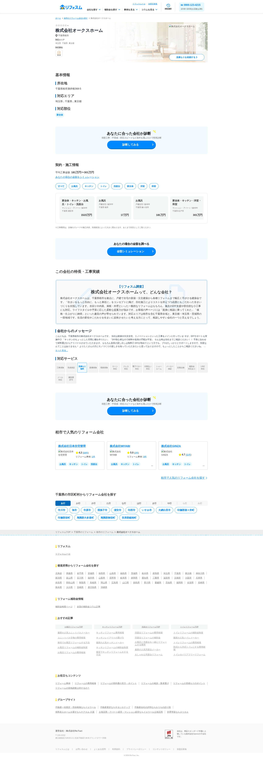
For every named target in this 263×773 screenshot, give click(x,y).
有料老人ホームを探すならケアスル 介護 (74, 712)
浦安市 (117, 510)
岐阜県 (123, 578)
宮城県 (91, 573)
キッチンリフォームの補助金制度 (112, 647)
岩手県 (80, 573)
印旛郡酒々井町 (185, 510)
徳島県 (136, 582)
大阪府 (188, 578)
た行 (109, 503)
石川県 (80, 578)
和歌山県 (70, 582)
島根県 (93, 582)
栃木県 (145, 573)
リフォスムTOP (62, 532)
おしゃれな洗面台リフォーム (149, 654)
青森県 (69, 573)
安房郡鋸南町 (129, 517)
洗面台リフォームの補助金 (147, 637)
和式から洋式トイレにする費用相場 (189, 648)
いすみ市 (147, 510)
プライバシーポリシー (136, 749)
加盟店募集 (152, 4)
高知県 (169, 582)
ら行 (185, 503)
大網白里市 (164, 510)
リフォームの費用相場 (85, 683)
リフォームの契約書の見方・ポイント (118, 683)
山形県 (112, 573)
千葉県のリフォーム (83, 532)
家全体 (130, 186)
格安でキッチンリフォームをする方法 (112, 653)
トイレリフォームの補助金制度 (188, 632)
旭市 (74, 510)
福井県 (91, 578)
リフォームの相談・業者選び (155, 683)
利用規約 (116, 749)
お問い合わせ (82, 749)
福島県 (123, 573)
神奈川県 (200, 573)
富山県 (69, 578)
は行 (139, 503)
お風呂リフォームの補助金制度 (73, 647)
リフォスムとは (139, 4)
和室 (154, 186)
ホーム (58, 18)
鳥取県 (82, 582)
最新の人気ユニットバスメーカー (74, 632)
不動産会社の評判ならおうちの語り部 (153, 707)
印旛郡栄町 (64, 517)
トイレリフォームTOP (189, 627)
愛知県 (145, 578)
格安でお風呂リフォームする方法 (74, 642)
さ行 (93, 503)
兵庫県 (199, 578)
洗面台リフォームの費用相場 (149, 632)
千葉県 (177, 573)
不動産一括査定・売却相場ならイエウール (75, 707)
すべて (61, 186)
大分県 (69, 587)
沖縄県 (104, 587)
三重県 (156, 578)
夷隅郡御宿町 (108, 517)
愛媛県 (158, 582)
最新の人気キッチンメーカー (110, 642)
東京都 (188, 573)
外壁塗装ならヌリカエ (177, 712)
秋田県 (102, 573)
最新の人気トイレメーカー (186, 637)
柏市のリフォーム (104, 532)
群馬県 (156, 573)
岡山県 (104, 582)
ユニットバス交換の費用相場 (71, 637)
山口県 (125, 582)
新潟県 (58, 578)
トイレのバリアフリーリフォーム (189, 654)
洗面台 (117, 186)
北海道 (58, 573)
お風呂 (74, 186)
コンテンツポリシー (161, 749)
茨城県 (134, 573)
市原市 (87, 510)
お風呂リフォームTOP (74, 627)
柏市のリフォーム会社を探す (76, 18)
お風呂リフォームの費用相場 (71, 652)
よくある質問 (100, 749)
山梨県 (102, 578)
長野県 (112, 578)
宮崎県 (80, 587)
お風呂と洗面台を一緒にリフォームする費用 (151, 643)
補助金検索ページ (63, 606)
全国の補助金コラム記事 (88, 606)
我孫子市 (102, 510)
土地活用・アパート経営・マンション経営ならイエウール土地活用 (131, 712)
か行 (78, 503)
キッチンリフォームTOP (112, 627)
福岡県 (179, 582)
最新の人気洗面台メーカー (147, 649)
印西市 (131, 510)
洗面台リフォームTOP (151, 627)
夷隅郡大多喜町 (85, 517)
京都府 (177, 578)
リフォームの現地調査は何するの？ (72, 688)
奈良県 (58, 582)
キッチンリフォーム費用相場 (110, 632)
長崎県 (201, 582)
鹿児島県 (92, 587)
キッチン (89, 186)
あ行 (63, 503)
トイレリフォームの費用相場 (187, 642)
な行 (124, 503)
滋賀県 (166, 578)
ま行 (154, 503)
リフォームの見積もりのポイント (189, 683)
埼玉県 (166, 573)
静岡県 (134, 578)
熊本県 (58, 587)
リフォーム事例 (62, 683)
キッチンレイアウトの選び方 (110, 637)
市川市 (61, 510)
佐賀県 (190, 582)
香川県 (147, 582)
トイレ (103, 186)
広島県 (115, 582)
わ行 (200, 503)
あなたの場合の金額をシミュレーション (77, 177)
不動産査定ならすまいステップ (115, 707)
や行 (169, 503)
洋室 (142, 186)
